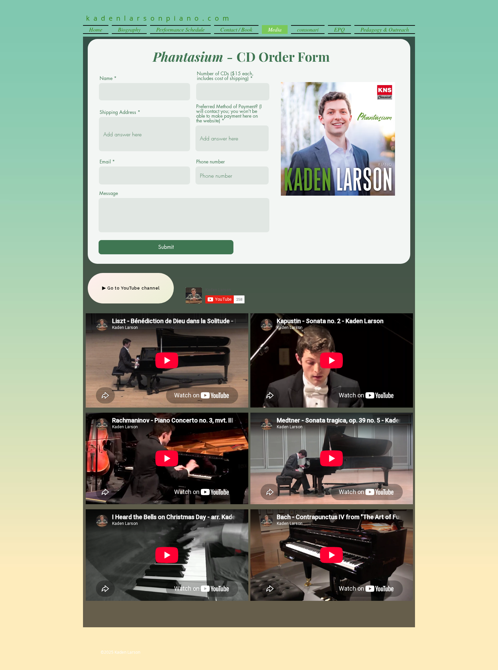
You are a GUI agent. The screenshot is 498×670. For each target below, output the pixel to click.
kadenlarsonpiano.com (159, 18)
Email (105, 161)
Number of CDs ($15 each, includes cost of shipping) (225, 76)
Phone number (210, 161)
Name (106, 78)
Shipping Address (118, 112)
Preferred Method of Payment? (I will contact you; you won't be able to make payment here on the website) (229, 113)
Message (108, 193)
